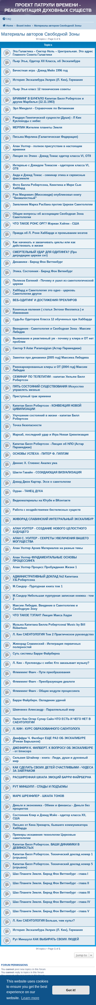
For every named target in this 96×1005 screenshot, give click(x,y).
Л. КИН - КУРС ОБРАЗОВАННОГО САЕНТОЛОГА (46, 728)
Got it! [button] (71, 990)
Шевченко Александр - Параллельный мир (44, 709)
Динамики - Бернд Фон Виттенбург (38, 261)
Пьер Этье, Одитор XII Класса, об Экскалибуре (46, 61)
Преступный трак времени (32, 396)
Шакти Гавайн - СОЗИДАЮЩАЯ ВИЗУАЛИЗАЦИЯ (47, 472)
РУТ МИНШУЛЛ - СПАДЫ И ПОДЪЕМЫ (40, 786)
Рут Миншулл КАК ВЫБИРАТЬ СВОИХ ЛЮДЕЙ (46, 939)
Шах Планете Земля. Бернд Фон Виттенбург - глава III (51, 892)
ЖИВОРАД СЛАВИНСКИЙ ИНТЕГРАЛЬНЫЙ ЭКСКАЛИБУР (53, 519)
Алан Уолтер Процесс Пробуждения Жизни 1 (45, 567)
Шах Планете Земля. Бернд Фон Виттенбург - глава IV (51, 902)
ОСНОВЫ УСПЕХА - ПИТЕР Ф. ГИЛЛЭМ (41, 453)
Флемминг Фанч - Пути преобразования (41, 672)
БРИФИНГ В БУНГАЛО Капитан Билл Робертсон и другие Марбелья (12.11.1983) (48, 100)
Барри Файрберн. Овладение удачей (39, 700)
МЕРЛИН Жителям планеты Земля (37, 127)
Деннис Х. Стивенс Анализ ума (35, 463)
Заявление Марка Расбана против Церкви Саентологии (53, 204)
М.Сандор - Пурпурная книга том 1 (38, 586)
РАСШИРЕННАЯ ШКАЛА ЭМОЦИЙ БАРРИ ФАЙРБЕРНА (52, 777)
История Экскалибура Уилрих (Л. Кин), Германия (48, 79)
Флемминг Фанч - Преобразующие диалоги (44, 681)
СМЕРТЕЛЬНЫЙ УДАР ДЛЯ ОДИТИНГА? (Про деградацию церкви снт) (45, 253)
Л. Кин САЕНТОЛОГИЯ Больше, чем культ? (44, 920)
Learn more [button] (30, 998)
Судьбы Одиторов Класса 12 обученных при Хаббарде (52, 319)
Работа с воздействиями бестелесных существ (47, 509)
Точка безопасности (27, 425)
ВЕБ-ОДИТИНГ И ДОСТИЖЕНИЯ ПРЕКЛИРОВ (45, 300)
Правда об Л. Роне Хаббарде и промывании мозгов (50, 233)
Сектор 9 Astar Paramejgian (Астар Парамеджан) (47, 348)
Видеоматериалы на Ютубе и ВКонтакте (41, 500)
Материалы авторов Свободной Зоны (40, 34)
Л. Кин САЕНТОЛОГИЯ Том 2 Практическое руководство (53, 634)
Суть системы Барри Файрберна (36, 653)
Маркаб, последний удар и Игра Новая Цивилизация (51, 434)
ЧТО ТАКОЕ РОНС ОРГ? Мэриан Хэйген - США (46, 223)
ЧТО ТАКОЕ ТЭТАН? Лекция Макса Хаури (42, 615)
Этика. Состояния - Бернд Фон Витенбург (43, 271)
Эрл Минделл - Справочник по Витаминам (43, 108)
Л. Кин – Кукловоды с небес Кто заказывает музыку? (51, 663)
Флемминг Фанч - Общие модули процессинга (46, 691)
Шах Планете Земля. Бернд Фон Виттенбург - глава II (51, 883)
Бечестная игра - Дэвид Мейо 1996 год (40, 70)
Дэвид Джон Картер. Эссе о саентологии (42, 481)
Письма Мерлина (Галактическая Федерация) (45, 136)
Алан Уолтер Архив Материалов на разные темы (48, 548)
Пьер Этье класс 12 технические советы (42, 89)
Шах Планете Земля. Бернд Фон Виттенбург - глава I (50, 873)
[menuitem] (6, 19)
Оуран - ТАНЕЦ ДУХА (28, 491)
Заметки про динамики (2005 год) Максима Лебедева (51, 357)
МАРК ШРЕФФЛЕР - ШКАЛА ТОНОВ (38, 796)
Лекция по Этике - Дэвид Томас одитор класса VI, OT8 (52, 156)
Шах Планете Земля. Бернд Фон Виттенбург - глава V (51, 911)
